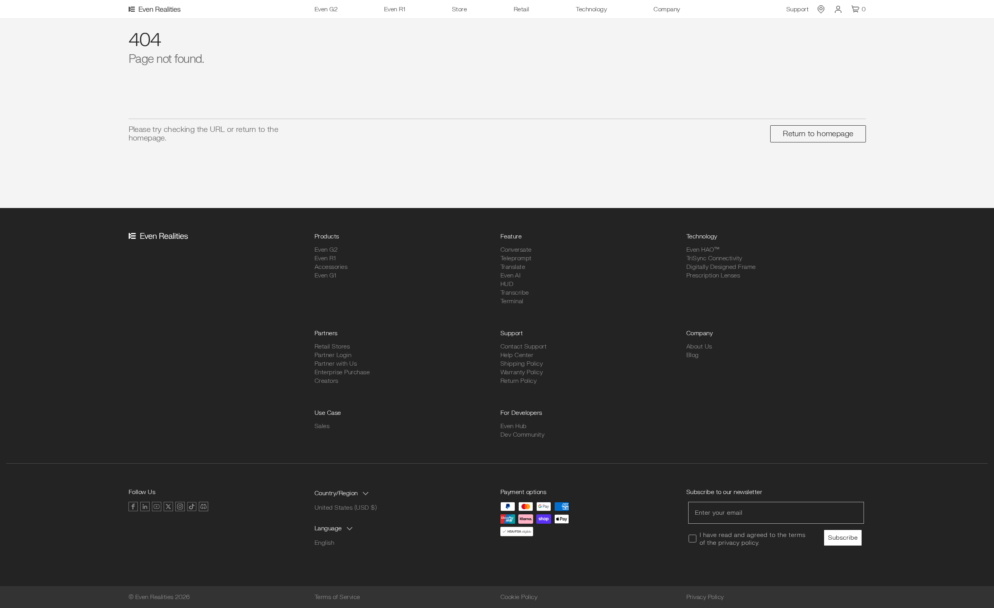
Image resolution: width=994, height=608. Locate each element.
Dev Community (522, 435)
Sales (322, 426)
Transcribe (514, 293)
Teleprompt (516, 258)
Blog (692, 355)
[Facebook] (133, 506)
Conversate (516, 250)
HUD (507, 284)
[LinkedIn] (145, 506)
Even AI (510, 275)
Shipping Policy (521, 364)
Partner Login (333, 355)
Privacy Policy (705, 597)
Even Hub (513, 426)
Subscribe (843, 538)
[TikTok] (191, 506)
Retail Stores (332, 346)
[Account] (838, 9)
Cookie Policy (518, 597)
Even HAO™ (702, 250)
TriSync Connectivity (714, 258)
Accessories (331, 267)
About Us (699, 346)
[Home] (155, 9)
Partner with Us (335, 364)
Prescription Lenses (713, 275)
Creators (326, 381)
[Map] (821, 9)
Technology (591, 9)
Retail (521, 9)
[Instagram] (180, 506)
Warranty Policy (521, 372)
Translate (512, 267)
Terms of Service (337, 597)
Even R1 (394, 9)
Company (666, 9)
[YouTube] (156, 506)
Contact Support (523, 346)
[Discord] (203, 506)
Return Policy (518, 381)
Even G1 (325, 275)
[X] (168, 506)
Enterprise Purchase (342, 372)
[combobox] (342, 493)
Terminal (511, 301)
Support (797, 9)
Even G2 (325, 9)
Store (459, 9)
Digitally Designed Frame (721, 267)
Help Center (517, 355)
